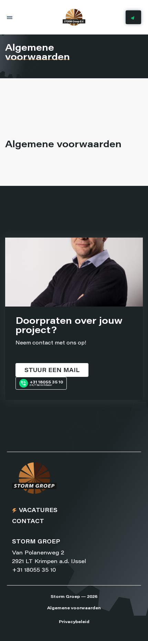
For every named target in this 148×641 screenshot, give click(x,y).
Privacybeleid (74, 622)
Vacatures (38, 510)
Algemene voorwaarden (74, 608)
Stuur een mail (52, 370)
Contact (28, 521)
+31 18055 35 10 (34, 570)
